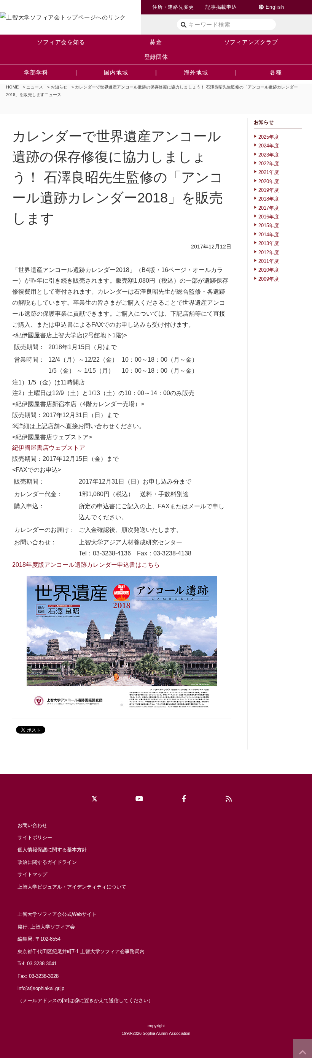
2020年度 (268, 181)
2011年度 (268, 261)
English (275, 7)
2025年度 (268, 137)
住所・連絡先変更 (173, 7)
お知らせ (59, 87)
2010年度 (268, 270)
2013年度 (268, 243)
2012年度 (268, 252)
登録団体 (156, 57)
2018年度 (268, 199)
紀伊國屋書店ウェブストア (48, 447)
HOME (12, 87)
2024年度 (268, 146)
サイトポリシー (35, 837)
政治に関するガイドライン (47, 862)
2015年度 (268, 225)
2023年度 (268, 155)
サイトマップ (32, 874)
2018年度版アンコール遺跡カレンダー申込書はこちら (86, 564)
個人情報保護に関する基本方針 (52, 849)
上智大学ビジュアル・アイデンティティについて (72, 887)
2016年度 (268, 217)
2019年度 (268, 190)
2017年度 (268, 208)
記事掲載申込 (221, 7)
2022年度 (268, 163)
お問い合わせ (32, 825)
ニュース (34, 87)
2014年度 (268, 234)
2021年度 (268, 172)
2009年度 (268, 279)
